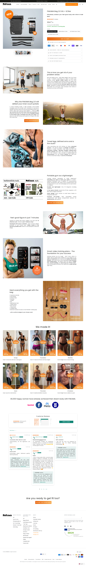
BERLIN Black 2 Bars (52, 31)
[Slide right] (32, 52)
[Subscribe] (81, 517)
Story (34, 517)
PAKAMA (7, 551)
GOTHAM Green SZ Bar (53, 34)
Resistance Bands (27, 526)
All (13, 517)
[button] (80, 4)
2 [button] (41, 489)
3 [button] (43, 489)
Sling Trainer (26, 533)
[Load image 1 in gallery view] (17, 52)
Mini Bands (25, 535)
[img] (13, 435)
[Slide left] (14, 52)
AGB (42, 559)
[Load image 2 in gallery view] (21, 52)
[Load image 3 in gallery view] (25, 52)
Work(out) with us (37, 530)
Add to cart (65, 39)
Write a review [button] (66, 422)
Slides (24, 539)
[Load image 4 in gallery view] (29, 52)
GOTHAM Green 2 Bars (75, 31)
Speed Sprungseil (27, 537)
